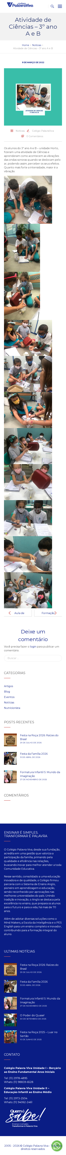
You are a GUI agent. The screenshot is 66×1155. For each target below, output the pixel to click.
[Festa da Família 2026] (10, 758)
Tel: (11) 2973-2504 (15, 1098)
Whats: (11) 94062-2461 (18, 1102)
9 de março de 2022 (33, 62)
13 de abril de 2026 (30, 757)
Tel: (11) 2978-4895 (15, 1078)
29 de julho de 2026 (30, 742)
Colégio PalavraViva (43, 130)
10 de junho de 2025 (30, 1039)
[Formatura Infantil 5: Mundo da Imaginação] (10, 776)
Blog (7, 691)
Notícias (20, 130)
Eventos (9, 697)
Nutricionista (12, 708)
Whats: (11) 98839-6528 (18, 1082)
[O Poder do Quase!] (10, 1020)
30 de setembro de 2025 (33, 1019)
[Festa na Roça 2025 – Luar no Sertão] (10, 1036)
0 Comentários (34, 136)
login (33, 646)
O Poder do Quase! (32, 1015)
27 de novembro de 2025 (33, 779)
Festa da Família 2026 (34, 753)
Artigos (8, 686)
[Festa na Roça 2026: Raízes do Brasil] (10, 740)
